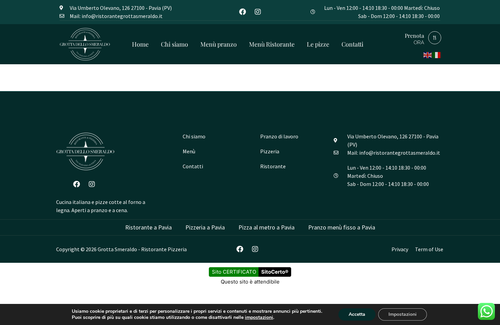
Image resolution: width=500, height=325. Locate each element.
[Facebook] (242, 12)
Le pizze (318, 44)
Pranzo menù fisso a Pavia (341, 227)
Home (140, 44)
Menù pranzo (218, 44)
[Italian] (436, 54)
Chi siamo (174, 44)
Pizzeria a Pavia (205, 227)
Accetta (357, 314)
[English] (427, 54)
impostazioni (259, 317)
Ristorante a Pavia (148, 227)
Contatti (352, 44)
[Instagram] (258, 12)
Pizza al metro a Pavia (266, 227)
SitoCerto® (274, 272)
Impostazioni (402, 314)
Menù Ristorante (272, 44)
